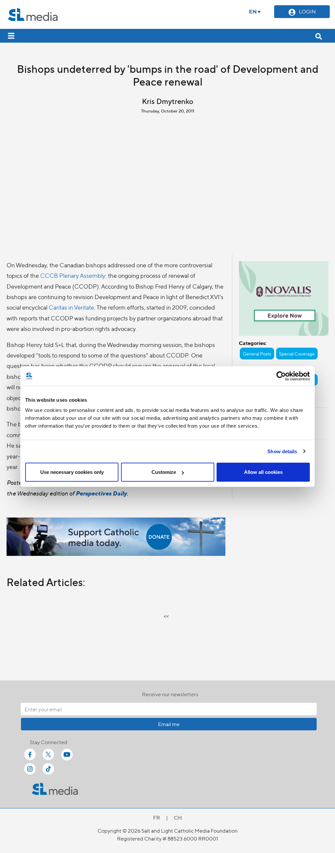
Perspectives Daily (101, 493)
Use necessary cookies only (72, 472)
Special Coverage (297, 353)
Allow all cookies (263, 472)
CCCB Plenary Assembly (72, 275)
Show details (282, 451)
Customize (163, 472)
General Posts (257, 353)
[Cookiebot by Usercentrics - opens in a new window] (281, 376)
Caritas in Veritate (71, 307)
